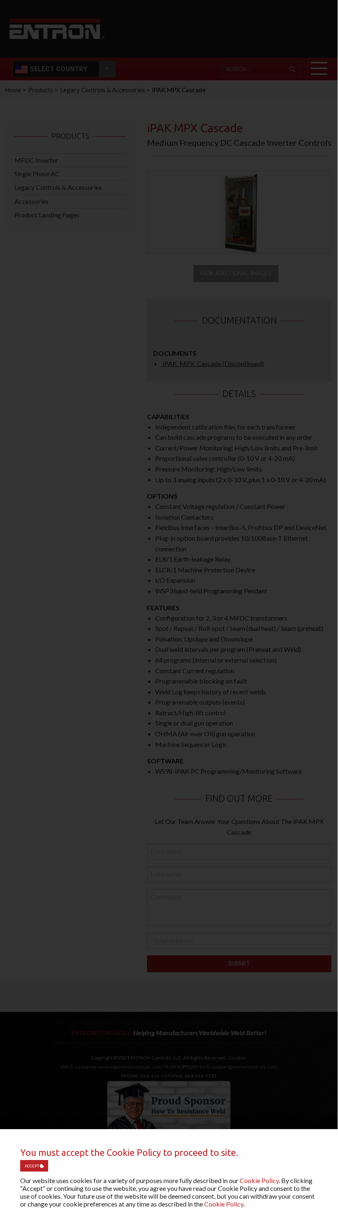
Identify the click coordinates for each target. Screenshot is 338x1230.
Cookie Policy (259, 1180)
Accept (32, 1166)
